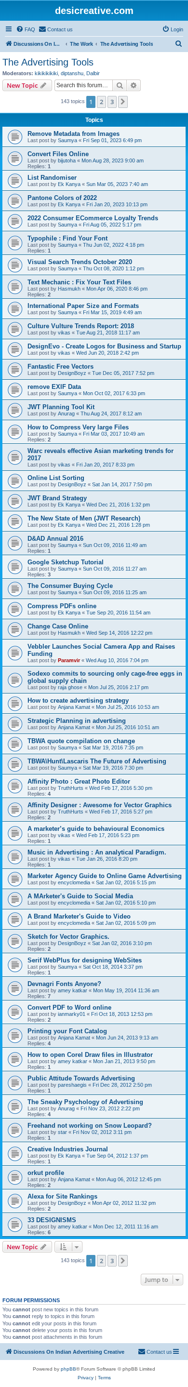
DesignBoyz (72, 373)
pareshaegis (72, 1085)
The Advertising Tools (48, 62)
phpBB (68, 1369)
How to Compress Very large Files (78, 427)
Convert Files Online (58, 154)
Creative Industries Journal (67, 1149)
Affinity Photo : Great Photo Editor (78, 781)
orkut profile (45, 1172)
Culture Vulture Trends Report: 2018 (80, 326)
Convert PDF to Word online (69, 1007)
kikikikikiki (46, 73)
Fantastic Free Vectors (60, 366)
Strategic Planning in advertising (76, 720)
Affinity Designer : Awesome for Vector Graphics (99, 805)
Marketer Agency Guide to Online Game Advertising (104, 876)
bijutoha (67, 160)
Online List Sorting (55, 477)
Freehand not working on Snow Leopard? (89, 1125)
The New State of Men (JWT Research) (83, 518)
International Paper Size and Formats (83, 305)
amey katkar (72, 990)
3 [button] (112, 101)
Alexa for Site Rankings (62, 1196)
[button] (123, 101)
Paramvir (69, 660)
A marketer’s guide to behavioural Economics (95, 828)
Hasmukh (69, 289)
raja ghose (70, 687)
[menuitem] (25, 29)
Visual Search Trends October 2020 (79, 262)
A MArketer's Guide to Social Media (80, 896)
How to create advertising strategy (78, 700)
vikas (64, 332)
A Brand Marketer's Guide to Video (79, 916)
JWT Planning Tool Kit (60, 407)
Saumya (67, 140)
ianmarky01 (71, 1014)
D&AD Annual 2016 (55, 538)
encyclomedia (74, 882)
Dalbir (93, 73)
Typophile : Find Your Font (67, 238)
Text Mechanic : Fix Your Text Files (79, 282)
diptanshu (72, 73)
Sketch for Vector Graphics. (68, 936)
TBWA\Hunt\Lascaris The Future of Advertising (96, 761)
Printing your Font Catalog (67, 1031)
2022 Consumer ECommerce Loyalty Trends (92, 218)
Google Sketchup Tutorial (65, 562)
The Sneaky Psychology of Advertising (85, 1102)
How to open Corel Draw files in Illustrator (90, 1054)
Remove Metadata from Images (73, 133)
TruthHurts (70, 788)
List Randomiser (52, 177)
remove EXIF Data (54, 386)
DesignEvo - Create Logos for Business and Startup (104, 346)
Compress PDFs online (61, 606)
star (62, 1132)
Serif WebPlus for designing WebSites (84, 960)
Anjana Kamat (74, 707)
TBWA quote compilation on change (81, 741)
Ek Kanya (69, 184)
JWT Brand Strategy (57, 498)
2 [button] (101, 101)
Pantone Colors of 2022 (62, 197)
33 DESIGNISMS (51, 1220)
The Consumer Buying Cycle (70, 585)
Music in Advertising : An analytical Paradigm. (96, 852)
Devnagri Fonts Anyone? (64, 983)
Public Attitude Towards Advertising (81, 1078)
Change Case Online (57, 626)
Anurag (66, 413)
